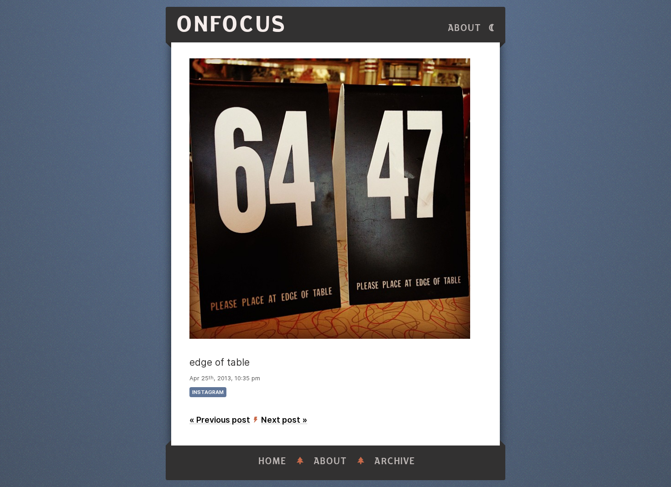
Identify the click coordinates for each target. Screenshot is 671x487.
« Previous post (219, 420)
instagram (208, 392)
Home (272, 461)
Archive (394, 461)
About (465, 28)
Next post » (284, 420)
